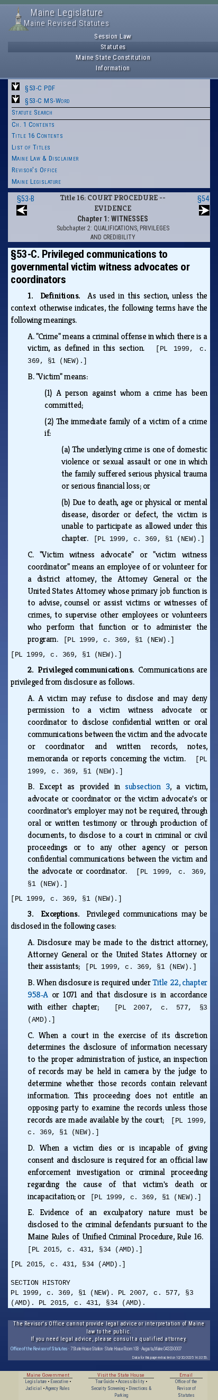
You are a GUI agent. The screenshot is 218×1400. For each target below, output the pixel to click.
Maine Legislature (36, 181)
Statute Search (32, 112)
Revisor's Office (35, 170)
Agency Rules (58, 1388)
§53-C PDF (40, 88)
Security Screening (108, 1388)
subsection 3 (147, 786)
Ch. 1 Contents (33, 124)
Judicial (33, 1388)
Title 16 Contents (37, 135)
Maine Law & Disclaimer (45, 158)
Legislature (36, 1381)
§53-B (25, 198)
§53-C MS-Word (47, 101)
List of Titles (31, 147)
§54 (203, 198)
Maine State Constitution (113, 57)
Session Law (113, 36)
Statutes (113, 47)
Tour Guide (104, 1381)
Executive (59, 1381)
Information (113, 68)
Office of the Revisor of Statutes (39, 1348)
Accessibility (131, 1381)
